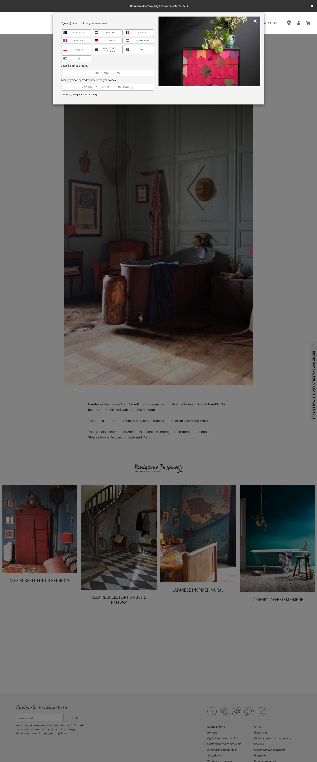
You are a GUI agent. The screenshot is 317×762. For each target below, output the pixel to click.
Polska (79, 49)
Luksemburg (142, 40)
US (79, 58)
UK (142, 49)
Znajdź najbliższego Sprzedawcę (107, 87)
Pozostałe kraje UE (111, 49)
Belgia (142, 32)
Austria (110, 32)
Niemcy (110, 40)
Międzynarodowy (108, 73)
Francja (79, 40)
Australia (79, 32)
